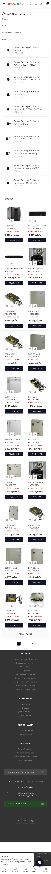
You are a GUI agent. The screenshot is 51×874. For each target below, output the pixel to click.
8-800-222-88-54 (18, 782)
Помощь (25, 743)
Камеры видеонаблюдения (25, 659)
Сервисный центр (25, 753)
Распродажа (25, 670)
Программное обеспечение (25, 682)
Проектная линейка (25, 686)
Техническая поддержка (25, 756)
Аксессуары (25, 667)
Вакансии (25, 704)
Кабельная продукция (25, 678)
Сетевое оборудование (25, 689)
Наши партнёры (25, 730)
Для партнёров (25, 712)
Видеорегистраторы (25, 663)
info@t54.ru (27, 787)
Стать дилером (25, 734)
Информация (25, 725)
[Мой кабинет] (41, 4)
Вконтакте (18, 821)
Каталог (25, 654)
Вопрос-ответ (25, 760)
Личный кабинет (25, 749)
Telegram (25, 821)
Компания (25, 699)
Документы (25, 715)
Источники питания (25, 674)
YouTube (32, 821)
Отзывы (25, 708)
